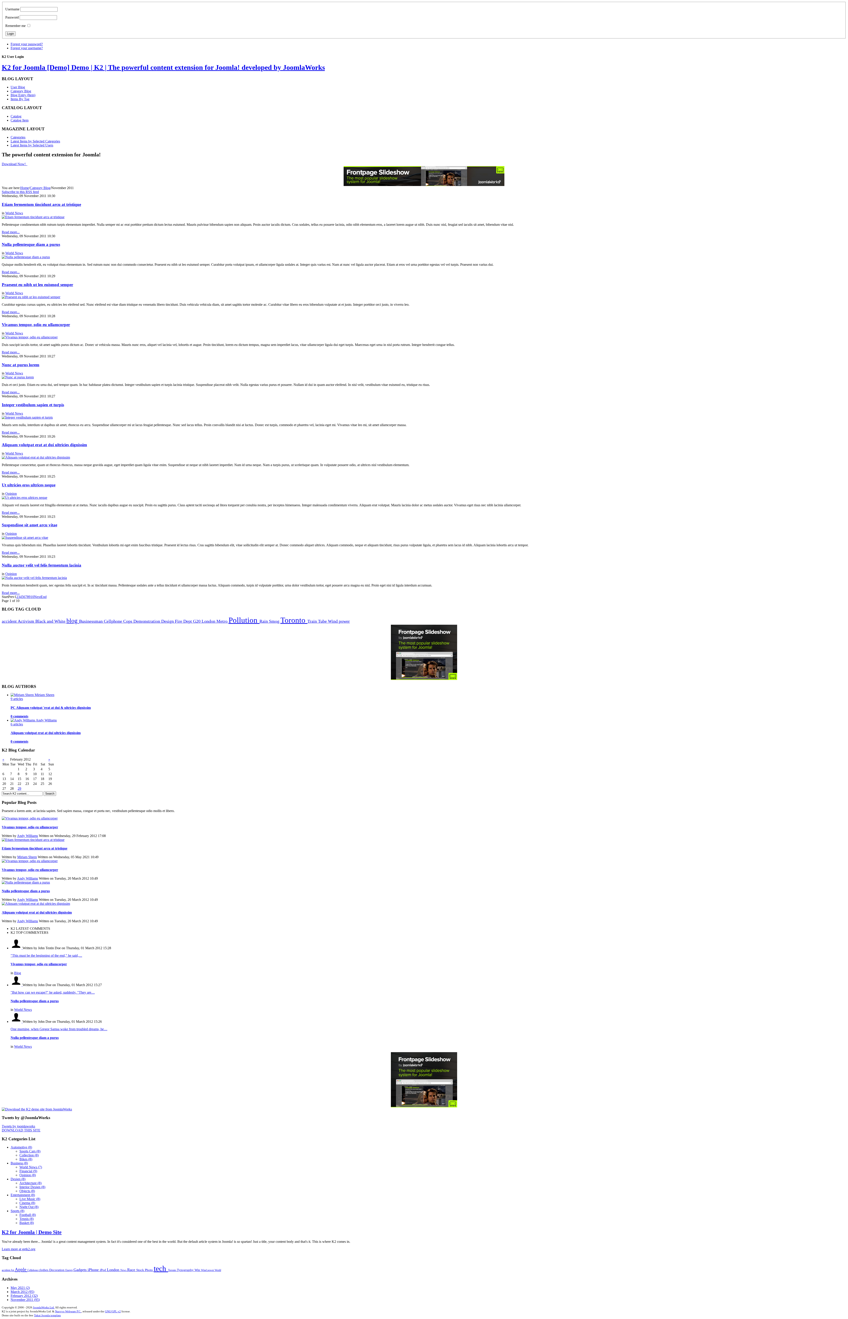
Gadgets (81, 1270)
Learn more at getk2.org (18, 1249)
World (218, 1270)
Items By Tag (20, 99)
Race (131, 1270)
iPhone (94, 1270)
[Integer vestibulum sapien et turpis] (27, 417)
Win (198, 1270)
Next (37, 597)
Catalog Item (19, 120)
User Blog (18, 87)
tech (161, 1268)
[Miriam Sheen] (23, 695)
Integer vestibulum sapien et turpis (33, 404)
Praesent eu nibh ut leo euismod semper (37, 284)
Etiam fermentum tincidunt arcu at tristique (41, 204)
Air (13, 1270)
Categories (18, 137)
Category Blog (21, 91)
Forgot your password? (27, 44)
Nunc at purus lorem (20, 364)
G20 (197, 621)
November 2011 (25, 1300)
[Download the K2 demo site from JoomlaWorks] (37, 1109)
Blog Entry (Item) (23, 95)
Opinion (11, 493)
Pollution (244, 620)
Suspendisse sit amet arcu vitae (29, 525)
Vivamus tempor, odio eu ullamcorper (36, 324)
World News (14, 213)
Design (168, 621)
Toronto (293, 620)
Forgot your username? (27, 48)
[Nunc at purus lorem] (18, 377)
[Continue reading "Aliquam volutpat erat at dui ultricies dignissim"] (36, 903)
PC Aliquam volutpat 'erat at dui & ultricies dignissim (51, 708)
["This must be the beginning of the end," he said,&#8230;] (17, 948)
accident (10, 621)
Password (12, 17)
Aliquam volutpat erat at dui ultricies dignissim (44, 444)
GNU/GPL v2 (113, 1311)
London (209, 621)
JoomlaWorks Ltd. (44, 1307)
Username (12, 9)
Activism (26, 621)
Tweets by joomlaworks (18, 1126)
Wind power (339, 621)
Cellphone (113, 621)
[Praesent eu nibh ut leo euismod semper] (31, 297)
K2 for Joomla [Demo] (163, 67)
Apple (21, 1269)
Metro (222, 621)
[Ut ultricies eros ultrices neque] (24, 497)
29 (19, 788)
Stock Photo (145, 1270)
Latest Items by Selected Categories (35, 141)
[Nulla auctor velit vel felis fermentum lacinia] (34, 578)
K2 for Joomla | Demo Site (32, 1232)
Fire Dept (184, 621)
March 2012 (22, 1292)
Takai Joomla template (47, 1315)
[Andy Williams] (23, 720)
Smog (274, 621)
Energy (69, 1270)
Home (24, 188)
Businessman (91, 621)
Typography (186, 1270)
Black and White (50, 621)
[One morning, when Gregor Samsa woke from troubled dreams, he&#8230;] (17, 1021)
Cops (128, 621)
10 (32, 597)
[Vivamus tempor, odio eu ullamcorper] (30, 337)
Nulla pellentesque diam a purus (31, 244)
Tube (323, 621)
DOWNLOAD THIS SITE (21, 1130)
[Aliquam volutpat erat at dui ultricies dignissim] (36, 457)
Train (312, 621)
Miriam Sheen (27, 857)
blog (72, 620)
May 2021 (20, 1288)
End (44, 597)
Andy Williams (27, 836)
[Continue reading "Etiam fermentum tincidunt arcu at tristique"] (33, 840)
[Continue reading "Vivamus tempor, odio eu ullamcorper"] (30, 818)
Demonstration (147, 621)
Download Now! (14, 164)
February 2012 (24, 1296)
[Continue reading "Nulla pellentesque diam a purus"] (26, 882)
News (123, 1270)
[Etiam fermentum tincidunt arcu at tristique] (33, 217)
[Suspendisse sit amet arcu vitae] (25, 537)
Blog (17, 973)
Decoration (57, 1270)
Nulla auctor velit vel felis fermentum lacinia (41, 565)
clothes (44, 1270)
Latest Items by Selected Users (32, 145)
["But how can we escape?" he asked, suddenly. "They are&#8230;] (17, 985)
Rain (264, 621)
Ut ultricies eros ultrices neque (28, 485)
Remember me (15, 26)
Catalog (16, 116)
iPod (103, 1270)
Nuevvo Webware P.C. (68, 1311)
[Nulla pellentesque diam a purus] (26, 257)
